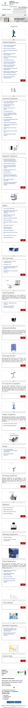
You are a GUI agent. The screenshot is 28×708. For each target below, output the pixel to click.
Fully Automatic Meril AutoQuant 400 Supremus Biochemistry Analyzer (10, 183)
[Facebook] (25, 671)
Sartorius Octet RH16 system (10, 163)
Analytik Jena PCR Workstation (10, 122)
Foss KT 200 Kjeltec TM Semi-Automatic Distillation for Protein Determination (10, 114)
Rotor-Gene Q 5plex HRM (9, 208)
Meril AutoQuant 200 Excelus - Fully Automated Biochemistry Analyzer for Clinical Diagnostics (10, 160)
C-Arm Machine (7, 603)
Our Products (6, 697)
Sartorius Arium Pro (8, 172)
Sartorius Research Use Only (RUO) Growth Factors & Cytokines (10, 634)
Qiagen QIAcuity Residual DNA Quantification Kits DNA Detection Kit (10, 176)
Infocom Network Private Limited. (19, 707)
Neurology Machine (8, 356)
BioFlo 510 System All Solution (10, 511)
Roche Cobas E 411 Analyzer (10, 48)
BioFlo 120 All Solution (8, 509)
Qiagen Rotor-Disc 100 (8, 225)
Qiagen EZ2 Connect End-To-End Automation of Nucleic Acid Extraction (10, 211)
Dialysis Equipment (8, 414)
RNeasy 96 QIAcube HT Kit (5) (10, 235)
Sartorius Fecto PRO (8, 576)
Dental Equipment (8, 293)
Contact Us (5, 699)
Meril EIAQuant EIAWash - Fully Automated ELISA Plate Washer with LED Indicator (10, 629)
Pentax (4, 446)
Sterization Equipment (9, 625)
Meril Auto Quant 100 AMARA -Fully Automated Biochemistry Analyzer (10, 166)
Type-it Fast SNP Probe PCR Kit (10, 218)
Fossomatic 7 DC (7, 264)
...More (22, 80)
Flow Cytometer (7, 258)
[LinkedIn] (25, 674)
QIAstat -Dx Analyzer (8, 220)
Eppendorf (5, 504)
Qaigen (4, 205)
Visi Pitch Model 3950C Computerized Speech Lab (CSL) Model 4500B (10, 450)
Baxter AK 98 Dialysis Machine (10, 425)
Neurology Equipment (9, 476)
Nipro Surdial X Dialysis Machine (10, 423)
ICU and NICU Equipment (11, 383)
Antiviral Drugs (7, 656)
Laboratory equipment (9, 98)
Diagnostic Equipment (9, 156)
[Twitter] (25, 673)
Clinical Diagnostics (9, 561)
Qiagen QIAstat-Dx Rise (8, 237)
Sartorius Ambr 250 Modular (9, 578)
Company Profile (7, 696)
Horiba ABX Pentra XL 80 (9, 59)
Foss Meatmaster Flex (8, 111)
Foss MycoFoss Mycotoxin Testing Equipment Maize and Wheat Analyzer (11, 267)
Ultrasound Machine (9, 328)
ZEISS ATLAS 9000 (8, 537)
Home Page (5, 695)
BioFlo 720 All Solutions (8, 507)
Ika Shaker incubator (8, 117)
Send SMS (19, 702)
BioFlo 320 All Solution (8, 513)
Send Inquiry (11, 702)
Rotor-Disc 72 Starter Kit (9, 230)
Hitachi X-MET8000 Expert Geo (10, 74)
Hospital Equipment (9, 42)
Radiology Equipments (10, 534)
